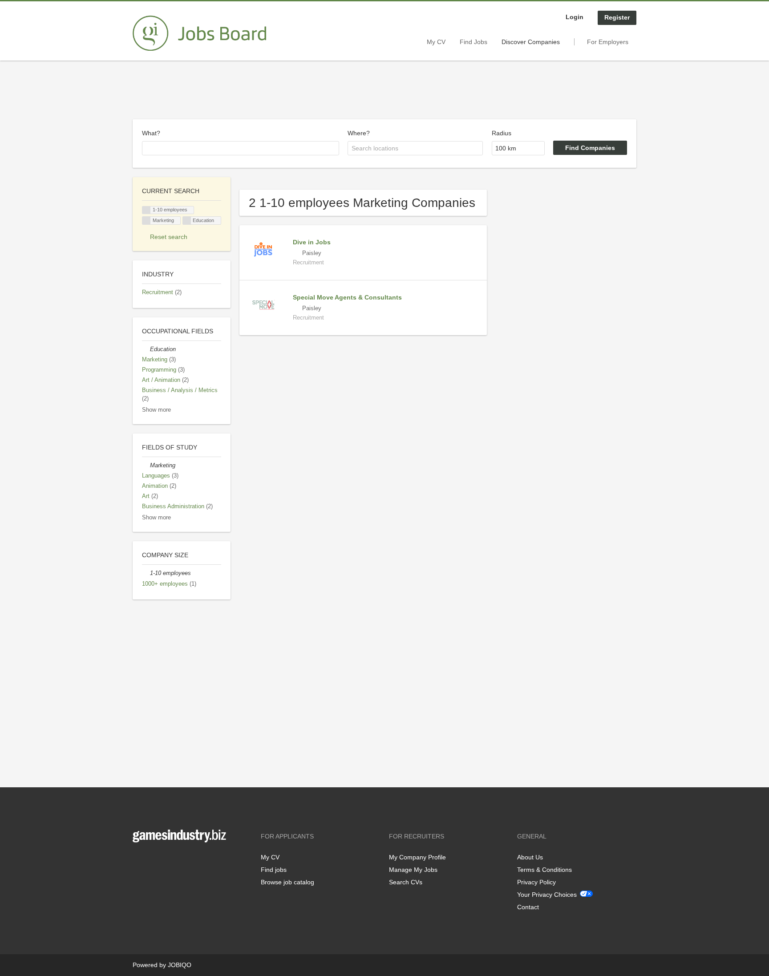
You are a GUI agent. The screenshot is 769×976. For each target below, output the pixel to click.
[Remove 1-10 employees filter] (146, 573)
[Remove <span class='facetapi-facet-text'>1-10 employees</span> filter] (146, 210)
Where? (359, 133)
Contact (528, 907)
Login (574, 16)
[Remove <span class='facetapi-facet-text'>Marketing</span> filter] (146, 220)
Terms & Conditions (544, 869)
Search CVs (405, 882)
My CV (436, 41)
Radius (501, 133)
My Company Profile (417, 857)
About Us (530, 857)
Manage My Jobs (413, 869)
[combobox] (240, 148)
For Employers (607, 41)
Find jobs (274, 869)
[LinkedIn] (167, 861)
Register (617, 17)
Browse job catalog (287, 882)
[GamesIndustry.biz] (199, 33)
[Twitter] (153, 861)
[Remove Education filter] (146, 349)
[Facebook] (139, 861)
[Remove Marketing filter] (146, 465)
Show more (156, 410)
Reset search (168, 236)
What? (151, 133)
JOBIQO (179, 964)
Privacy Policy (536, 882)
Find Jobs (473, 41)
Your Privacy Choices (547, 894)
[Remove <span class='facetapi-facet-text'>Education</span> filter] (187, 220)
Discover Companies (531, 41)
